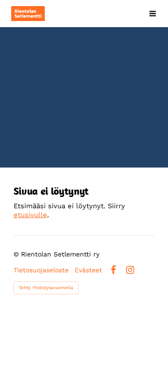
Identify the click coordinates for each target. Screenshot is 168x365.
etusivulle (30, 215)
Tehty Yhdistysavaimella (46, 287)
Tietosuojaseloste (41, 270)
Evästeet (88, 270)
